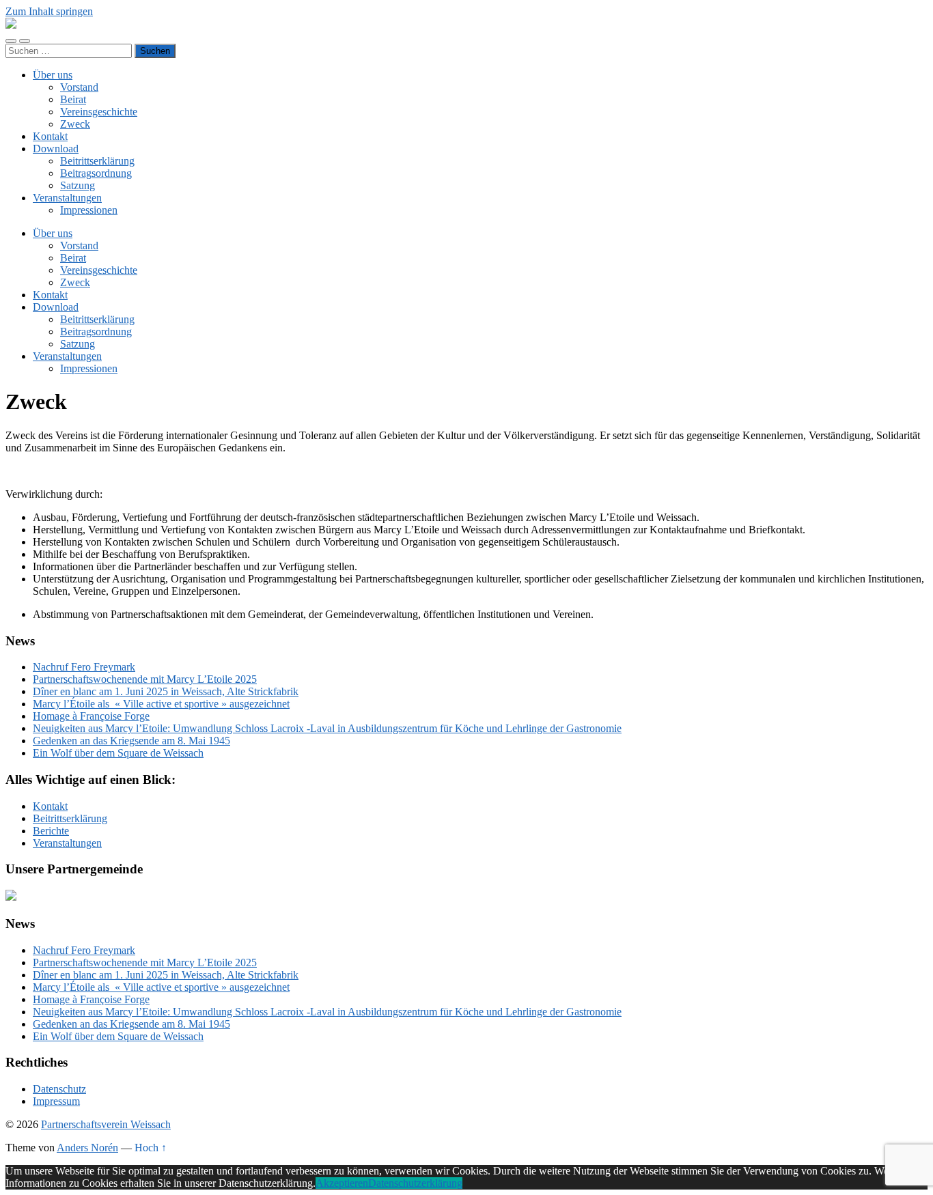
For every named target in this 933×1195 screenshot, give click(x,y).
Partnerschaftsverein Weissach (106, 1124)
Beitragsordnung (96, 173)
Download (56, 148)
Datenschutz (59, 1089)
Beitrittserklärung (97, 161)
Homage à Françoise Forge (91, 716)
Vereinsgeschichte (98, 111)
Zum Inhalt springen (49, 11)
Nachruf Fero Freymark (84, 667)
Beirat (73, 99)
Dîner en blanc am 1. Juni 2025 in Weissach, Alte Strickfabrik (165, 691)
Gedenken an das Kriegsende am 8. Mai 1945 (131, 740)
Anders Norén (87, 1147)
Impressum (56, 1101)
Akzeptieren (342, 1183)
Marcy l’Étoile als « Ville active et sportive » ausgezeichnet (161, 703)
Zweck (75, 124)
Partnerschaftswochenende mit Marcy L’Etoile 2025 (145, 679)
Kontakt (50, 136)
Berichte (51, 830)
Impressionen (88, 210)
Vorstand (79, 87)
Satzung (77, 185)
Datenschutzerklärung (415, 1183)
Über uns (52, 75)
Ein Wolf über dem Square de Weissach (118, 753)
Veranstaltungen (67, 197)
